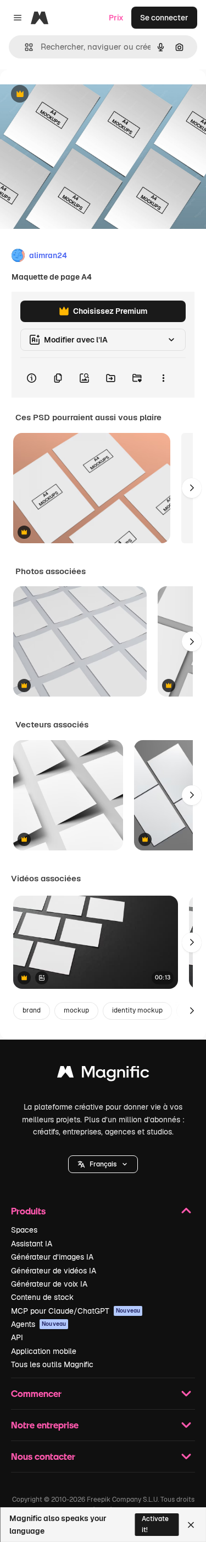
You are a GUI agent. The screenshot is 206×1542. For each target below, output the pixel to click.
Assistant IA (31, 1244)
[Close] (191, 1525)
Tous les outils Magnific (52, 1364)
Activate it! (155, 1524)
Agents (38, 1324)
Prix (116, 18)
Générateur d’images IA (52, 1257)
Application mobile (43, 1351)
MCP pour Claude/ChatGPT (75, 1311)
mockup (76, 1010)
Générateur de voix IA (49, 1284)
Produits (28, 1211)
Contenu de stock (42, 1297)
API (17, 1337)
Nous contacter (43, 1456)
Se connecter (164, 18)
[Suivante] (192, 488)
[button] (103, 1164)
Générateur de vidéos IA (53, 1271)
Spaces (24, 1230)
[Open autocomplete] (24, 47)
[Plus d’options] (163, 378)
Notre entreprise (45, 1425)
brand (32, 1010)
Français (103, 1164)
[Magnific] (103, 1074)
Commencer (36, 1393)
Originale (72, 94)
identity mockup (137, 1010)
